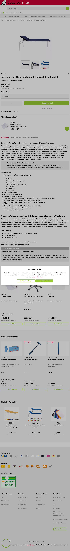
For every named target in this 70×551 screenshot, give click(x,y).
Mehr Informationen (38, 277)
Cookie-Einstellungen (26, 281)
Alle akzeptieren (44, 281)
